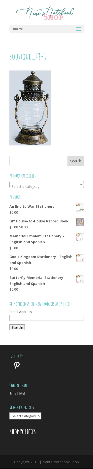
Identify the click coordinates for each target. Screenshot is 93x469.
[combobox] (46, 184)
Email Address (20, 311)
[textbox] (47, 186)
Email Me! (17, 393)
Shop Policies (22, 431)
